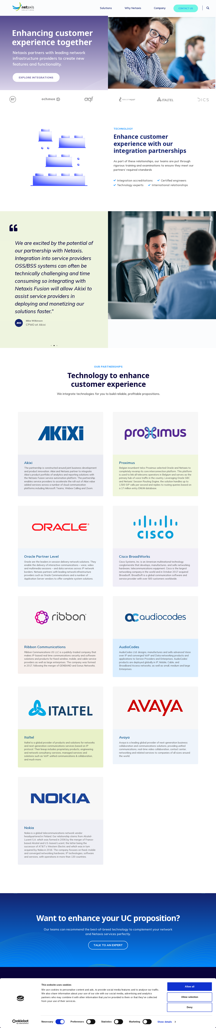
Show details (164, 1021)
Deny (189, 1007)
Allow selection (189, 997)
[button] (12, 288)
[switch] (90, 1021)
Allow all (189, 986)
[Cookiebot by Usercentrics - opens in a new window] (20, 1021)
